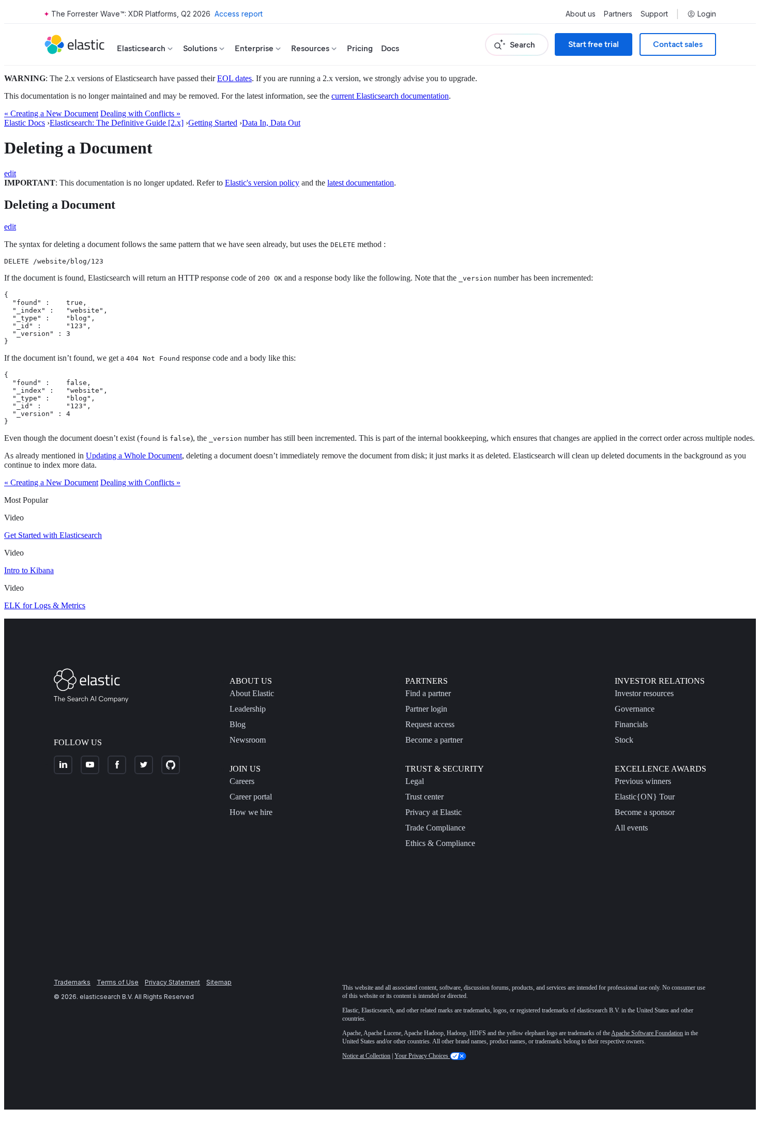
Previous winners (643, 781)
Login (706, 14)
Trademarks (72, 982)
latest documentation (360, 182)
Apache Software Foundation (647, 1033)
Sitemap (219, 982)
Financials (631, 724)
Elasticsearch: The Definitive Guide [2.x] (117, 122)
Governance (635, 708)
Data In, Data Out (271, 122)
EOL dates (234, 78)
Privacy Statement (172, 982)
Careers (242, 781)
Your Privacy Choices (422, 1055)
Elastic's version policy (262, 182)
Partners (618, 14)
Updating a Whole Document (134, 455)
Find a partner (428, 693)
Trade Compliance (435, 827)
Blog (238, 724)
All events (631, 827)
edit (10, 173)
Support (654, 14)
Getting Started (212, 122)
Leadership (248, 708)
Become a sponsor (645, 812)
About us (581, 14)
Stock (624, 739)
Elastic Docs (24, 122)
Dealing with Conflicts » (140, 113)
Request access (429, 724)
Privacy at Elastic (433, 812)
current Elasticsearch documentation (390, 95)
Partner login (426, 708)
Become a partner (434, 739)
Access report (239, 13)
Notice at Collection (366, 1055)
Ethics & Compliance (440, 843)
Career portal (251, 796)
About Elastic (252, 693)
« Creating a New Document (51, 113)
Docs (390, 48)
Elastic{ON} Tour (645, 796)
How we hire (251, 812)
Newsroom (248, 739)
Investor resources (644, 693)
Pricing (360, 48)
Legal (414, 781)
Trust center (424, 796)
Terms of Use (118, 982)
